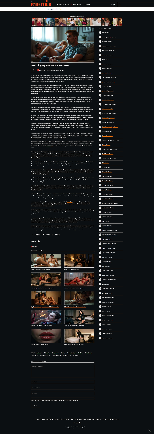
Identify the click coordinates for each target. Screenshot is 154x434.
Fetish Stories (35, 355)
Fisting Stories (106, 145)
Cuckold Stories (57, 70)
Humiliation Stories (107, 199)
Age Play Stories (107, 41)
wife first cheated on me (55, 75)
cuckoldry (41, 119)
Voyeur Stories (106, 324)
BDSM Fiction (47, 352)
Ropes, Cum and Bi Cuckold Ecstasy (41, 325)
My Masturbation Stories (109, 230)
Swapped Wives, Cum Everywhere (74, 288)
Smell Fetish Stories (108, 275)
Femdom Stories (107, 131)
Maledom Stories (107, 217)
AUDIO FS (42, 1)
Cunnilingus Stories (107, 95)
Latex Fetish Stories (108, 208)
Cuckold (63, 352)
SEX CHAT (67, 4)
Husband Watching (45, 355)
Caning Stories (106, 73)
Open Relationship (56, 355)
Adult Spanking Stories (109, 37)
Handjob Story (106, 190)
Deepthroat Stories (108, 100)
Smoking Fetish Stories (109, 279)
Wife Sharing (76, 355)
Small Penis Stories (107, 270)
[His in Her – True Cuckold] (79, 260)
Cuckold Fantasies (71, 352)
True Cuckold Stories (108, 315)
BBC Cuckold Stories (108, 55)
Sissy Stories (106, 266)
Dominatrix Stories (107, 109)
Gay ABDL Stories (107, 172)
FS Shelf (79, 4)
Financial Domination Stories (110, 140)
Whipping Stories (107, 333)
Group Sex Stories (107, 181)
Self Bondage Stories (108, 253)
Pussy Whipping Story (108, 248)
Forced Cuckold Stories (109, 158)
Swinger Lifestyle (67, 355)
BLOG (74, 4)
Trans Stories (106, 311)
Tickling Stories (106, 306)
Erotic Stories (88, 352)
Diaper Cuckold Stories (109, 104)
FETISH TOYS (54, 1)
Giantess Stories (107, 176)
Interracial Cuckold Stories (110, 203)
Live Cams (82, 419)
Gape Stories (106, 167)
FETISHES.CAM (36, 1)
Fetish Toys (90, 419)
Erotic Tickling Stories (108, 118)
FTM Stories (105, 163)
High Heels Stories (107, 194)
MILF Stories (105, 221)
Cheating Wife (55, 352)
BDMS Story (105, 59)
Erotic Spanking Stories (109, 113)
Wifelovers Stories (107, 338)
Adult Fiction (39, 352)
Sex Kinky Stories (107, 257)
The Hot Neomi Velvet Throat (40, 344)
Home (37, 419)
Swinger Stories (106, 293)
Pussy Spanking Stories (109, 244)
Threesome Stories (108, 302)
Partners (98, 419)
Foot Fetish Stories (107, 154)
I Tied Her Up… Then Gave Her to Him (75, 307)
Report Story (35, 246)
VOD (60, 1)
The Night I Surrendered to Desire (74, 325)
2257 (71, 419)
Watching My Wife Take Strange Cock (42, 288)
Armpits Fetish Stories (108, 46)
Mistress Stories (107, 226)
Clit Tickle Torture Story (109, 77)
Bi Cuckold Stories (107, 64)
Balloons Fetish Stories (109, 50)
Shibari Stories (106, 261)
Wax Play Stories (107, 329)
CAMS (49, 1)
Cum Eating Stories (108, 91)
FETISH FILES (60, 4)
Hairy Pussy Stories (107, 185)
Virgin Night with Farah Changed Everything (58, 9)
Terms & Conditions (47, 419)
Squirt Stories (106, 284)
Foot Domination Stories (109, 149)
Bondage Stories (107, 68)
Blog (76, 419)
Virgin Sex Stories (107, 320)
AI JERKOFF (87, 4)
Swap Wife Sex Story (108, 288)
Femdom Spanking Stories (110, 127)
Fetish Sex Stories (107, 136)
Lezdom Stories (106, 212)
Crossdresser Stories (108, 82)
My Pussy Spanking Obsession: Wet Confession (45, 307)
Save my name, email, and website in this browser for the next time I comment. (55, 401)
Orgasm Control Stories (109, 235)
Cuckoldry (80, 352)
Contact (105, 419)
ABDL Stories (105, 32)
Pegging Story (106, 239)
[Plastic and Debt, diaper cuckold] (46, 260)
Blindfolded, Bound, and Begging (73, 344)
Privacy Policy (59, 419)
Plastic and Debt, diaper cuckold (40, 269)
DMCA (67, 419)
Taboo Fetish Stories (108, 297)
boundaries (48, 146)
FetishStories (42, 70)
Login (113, 4)
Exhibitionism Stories (108, 122)
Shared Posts (114, 419)
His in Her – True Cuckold (71, 269)
